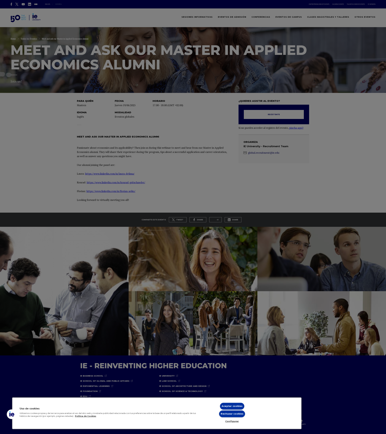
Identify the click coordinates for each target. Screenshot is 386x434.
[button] (11, 414)
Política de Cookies (85, 416)
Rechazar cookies (232, 413)
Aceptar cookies (232, 406)
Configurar (232, 421)
